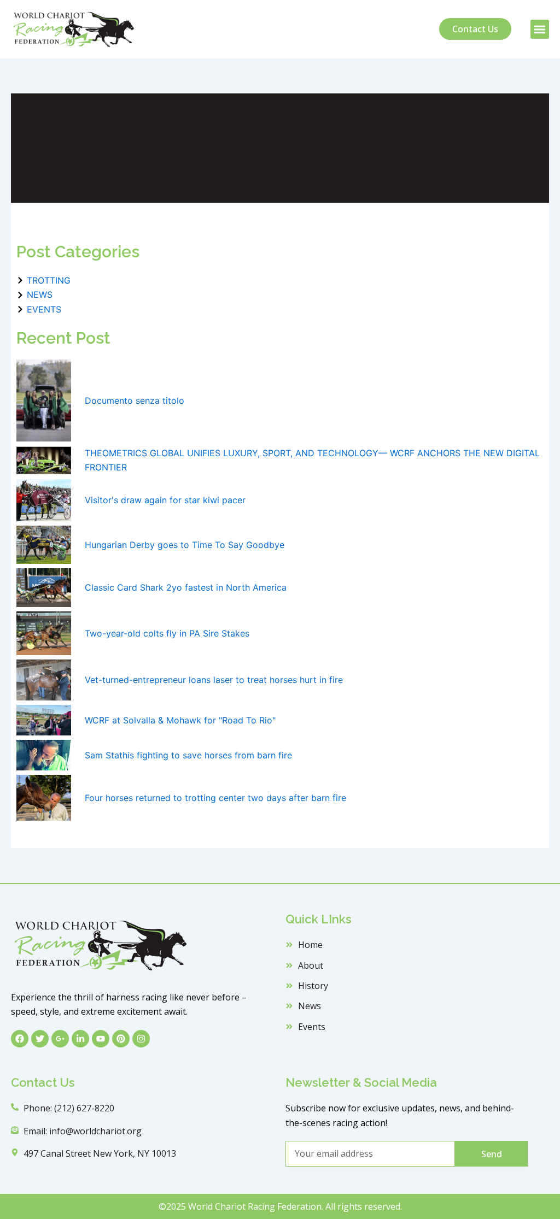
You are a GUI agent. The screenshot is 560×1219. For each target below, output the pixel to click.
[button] (540, 29)
